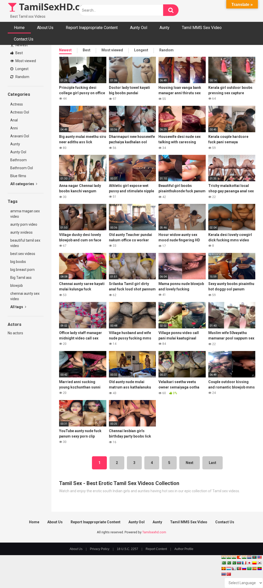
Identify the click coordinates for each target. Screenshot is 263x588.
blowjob (16, 285)
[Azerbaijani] (239, 563)
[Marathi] (239, 557)
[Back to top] (246, 572)
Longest (22, 69)
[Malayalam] (228, 557)
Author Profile (183, 549)
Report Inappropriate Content (92, 27)
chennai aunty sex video (25, 296)
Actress (16, 104)
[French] (244, 563)
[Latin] (223, 568)
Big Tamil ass (21, 278)
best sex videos (22, 254)
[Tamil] (233, 557)
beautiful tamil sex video (25, 243)
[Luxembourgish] (228, 568)
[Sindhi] (223, 563)
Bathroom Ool (21, 168)
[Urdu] (233, 563)
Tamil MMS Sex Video (202, 27)
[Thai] (223, 574)
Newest (21, 45)
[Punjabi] (228, 563)
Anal (14, 120)
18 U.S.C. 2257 (127, 549)
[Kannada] (254, 563)
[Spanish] (254, 568)
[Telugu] (259, 568)
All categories (22, 184)
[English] (259, 557)
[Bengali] (254, 557)
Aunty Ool (138, 27)
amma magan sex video (25, 214)
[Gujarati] (223, 557)
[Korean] (259, 563)
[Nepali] (233, 568)
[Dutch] (249, 557)
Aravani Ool (19, 136)
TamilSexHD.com (55, 7)
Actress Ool (19, 112)
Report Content (156, 549)
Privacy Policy (99, 549)
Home (19, 27)
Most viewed (25, 61)
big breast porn (22, 270)
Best (19, 53)
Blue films (18, 176)
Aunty (164, 27)
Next (189, 463)
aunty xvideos (21, 232)
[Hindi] (244, 557)
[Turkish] (228, 574)
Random (22, 77)
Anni (14, 128)
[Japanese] (249, 563)
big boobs (18, 262)
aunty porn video (23, 224)
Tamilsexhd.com (154, 532)
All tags (17, 307)
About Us (45, 27)
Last (212, 463)
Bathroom (18, 160)
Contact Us (23, 39)
